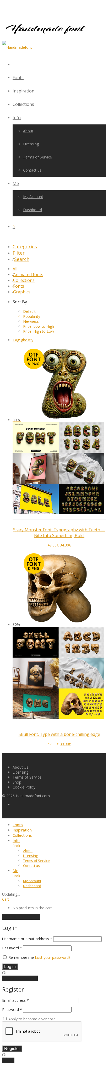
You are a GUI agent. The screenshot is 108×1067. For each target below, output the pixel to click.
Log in (10, 966)
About (28, 130)
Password (12, 947)
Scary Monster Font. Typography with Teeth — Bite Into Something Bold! (59, 532)
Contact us (32, 170)
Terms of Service (37, 157)
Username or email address (27, 938)
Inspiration (23, 91)
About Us (20, 767)
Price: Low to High (38, 326)
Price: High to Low (38, 331)
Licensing (31, 143)
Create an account (20, 978)
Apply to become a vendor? (31, 1018)
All (15, 269)
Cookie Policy (24, 787)
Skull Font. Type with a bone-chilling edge (59, 734)
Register (12, 1048)
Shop (17, 782)
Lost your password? (52, 957)
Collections (23, 104)
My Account (33, 196)
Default (29, 311)
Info (17, 118)
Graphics (21, 292)
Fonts (18, 77)
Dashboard (32, 209)
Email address (15, 1000)
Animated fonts (28, 274)
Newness (31, 321)
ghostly (23, 339)
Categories (25, 246)
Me (16, 183)
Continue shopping (21, 917)
